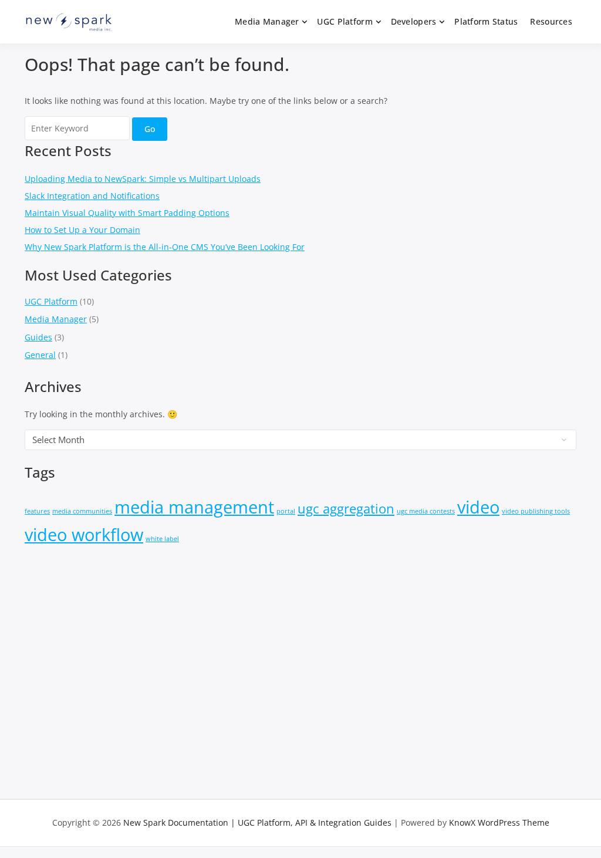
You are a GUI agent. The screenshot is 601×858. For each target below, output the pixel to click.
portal (285, 511)
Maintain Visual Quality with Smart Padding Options (127, 212)
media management (194, 507)
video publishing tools (536, 511)
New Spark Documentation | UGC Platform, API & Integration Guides (257, 822)
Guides (38, 337)
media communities (82, 511)
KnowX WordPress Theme (499, 822)
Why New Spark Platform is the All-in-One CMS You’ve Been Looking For (165, 246)
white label (162, 539)
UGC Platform (344, 21)
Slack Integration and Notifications (92, 195)
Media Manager (267, 21)
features (37, 511)
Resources (551, 21)
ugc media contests (426, 511)
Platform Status (486, 21)
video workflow (84, 534)
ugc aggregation (346, 508)
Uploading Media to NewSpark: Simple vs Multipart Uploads (143, 178)
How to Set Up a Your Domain (82, 229)
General (40, 354)
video (478, 507)
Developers (414, 21)
